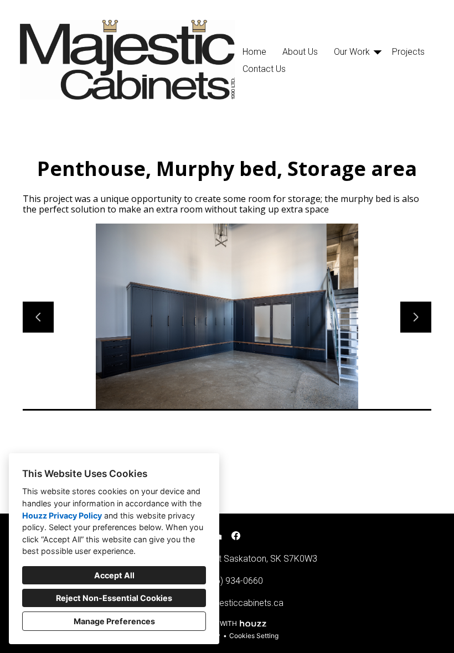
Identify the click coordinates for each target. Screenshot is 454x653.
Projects (408, 51)
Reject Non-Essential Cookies (114, 598)
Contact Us (264, 69)
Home (254, 51)
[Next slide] (415, 317)
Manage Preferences (114, 621)
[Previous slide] (38, 317)
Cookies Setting (253, 635)
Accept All (114, 575)
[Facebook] (236, 535)
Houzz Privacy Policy (62, 515)
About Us (300, 51)
